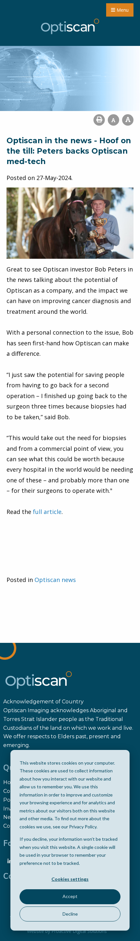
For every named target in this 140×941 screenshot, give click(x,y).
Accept (70, 896)
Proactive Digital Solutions (79, 931)
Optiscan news (55, 580)
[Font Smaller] (113, 120)
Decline (70, 914)
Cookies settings (70, 879)
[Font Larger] (127, 120)
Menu (122, 10)
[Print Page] (99, 120)
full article (47, 512)
